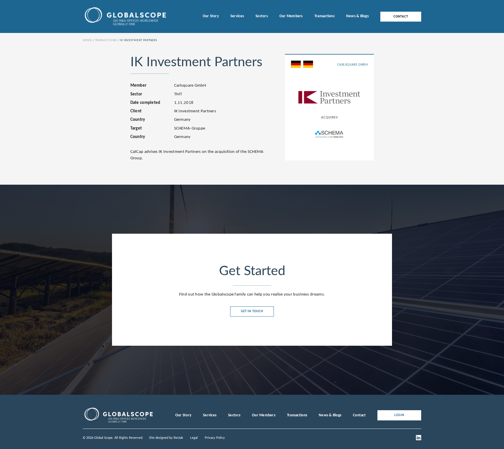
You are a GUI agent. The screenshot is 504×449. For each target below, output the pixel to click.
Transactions (324, 16)
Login (399, 415)
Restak (178, 437)
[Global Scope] (118, 422)
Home (87, 40)
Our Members (291, 16)
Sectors (262, 16)
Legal (194, 437)
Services (237, 16)
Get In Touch (252, 311)
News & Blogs (357, 16)
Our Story (211, 16)
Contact (400, 16)
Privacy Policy (215, 437)
